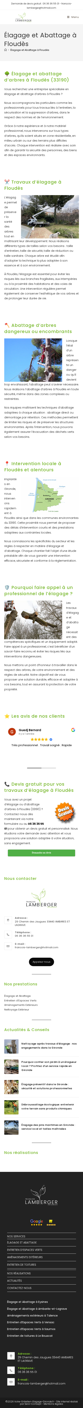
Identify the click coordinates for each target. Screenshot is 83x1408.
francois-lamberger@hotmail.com (36, 947)
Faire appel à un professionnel (25, 647)
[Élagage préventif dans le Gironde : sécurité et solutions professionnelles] (11, 1087)
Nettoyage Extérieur (16, 1009)
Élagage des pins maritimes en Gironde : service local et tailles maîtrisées (48, 1127)
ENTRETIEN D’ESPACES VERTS (24, 1250)
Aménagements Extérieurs (21, 1005)
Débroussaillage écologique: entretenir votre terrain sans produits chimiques (47, 1106)
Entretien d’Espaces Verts (20, 1000)
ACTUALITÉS (14, 1281)
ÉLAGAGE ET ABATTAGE (22, 1242)
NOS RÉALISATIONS (19, 1273)
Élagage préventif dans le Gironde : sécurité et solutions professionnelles (46, 1086)
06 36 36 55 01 (51, 3)
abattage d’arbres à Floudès (46, 389)
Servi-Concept (33, 1403)
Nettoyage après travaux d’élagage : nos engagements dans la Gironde (49, 1046)
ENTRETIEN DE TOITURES (21, 1265)
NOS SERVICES (16, 1236)
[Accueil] (5, 50)
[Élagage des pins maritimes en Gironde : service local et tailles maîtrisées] (11, 1127)
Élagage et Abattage (17, 996)
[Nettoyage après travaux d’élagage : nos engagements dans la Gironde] (11, 1046)
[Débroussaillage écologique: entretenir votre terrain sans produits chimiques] (11, 1107)
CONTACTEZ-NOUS (19, 1288)
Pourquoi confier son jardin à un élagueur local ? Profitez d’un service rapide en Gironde (48, 1066)
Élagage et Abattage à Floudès (29, 50)
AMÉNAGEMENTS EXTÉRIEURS (25, 1257)
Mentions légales (53, 1403)
